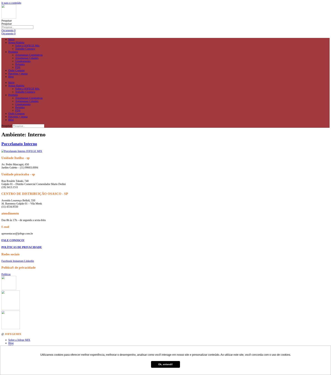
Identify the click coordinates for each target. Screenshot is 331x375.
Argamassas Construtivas (29, 54)
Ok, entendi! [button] (165, 364)
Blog (11, 76)
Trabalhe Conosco (25, 48)
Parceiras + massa (18, 73)
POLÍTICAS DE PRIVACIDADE (21, 247)
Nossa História (16, 42)
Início (11, 39)
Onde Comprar (16, 70)
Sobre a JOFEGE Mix (27, 45)
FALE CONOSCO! (12, 240)
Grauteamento (23, 61)
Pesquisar (6, 20)
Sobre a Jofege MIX (19, 339)
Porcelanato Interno (19, 144)
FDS (17, 67)
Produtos (13, 51)
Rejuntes (20, 64)
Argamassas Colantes (26, 58)
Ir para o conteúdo (11, 2)
